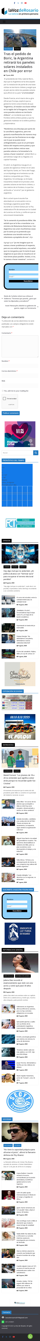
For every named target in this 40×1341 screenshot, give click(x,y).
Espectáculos (8, 976)
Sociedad (17, 1145)
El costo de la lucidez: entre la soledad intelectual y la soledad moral (27, 599)
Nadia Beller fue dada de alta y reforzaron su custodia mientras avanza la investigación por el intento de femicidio (26, 1238)
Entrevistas (8, 771)
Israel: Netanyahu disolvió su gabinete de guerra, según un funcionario (20, 307)
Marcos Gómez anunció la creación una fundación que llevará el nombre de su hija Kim (26, 1254)
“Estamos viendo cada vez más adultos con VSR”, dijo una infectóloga (26, 1052)
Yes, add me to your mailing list (16, 391)
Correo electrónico (10, 371)
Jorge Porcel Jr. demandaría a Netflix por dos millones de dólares (26, 1065)
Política (17, 49)
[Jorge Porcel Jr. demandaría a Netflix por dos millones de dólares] (8, 1066)
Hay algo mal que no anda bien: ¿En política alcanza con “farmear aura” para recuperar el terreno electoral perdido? (18, 575)
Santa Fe (23, 567)
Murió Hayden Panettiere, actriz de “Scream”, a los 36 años (26, 1078)
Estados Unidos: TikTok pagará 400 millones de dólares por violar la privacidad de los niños (24, 1284)
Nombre (6, 361)
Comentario (7, 333)
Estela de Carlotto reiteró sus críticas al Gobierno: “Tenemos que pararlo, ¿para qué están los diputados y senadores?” (20, 298)
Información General (23, 976)
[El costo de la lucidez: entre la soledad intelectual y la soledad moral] (8, 601)
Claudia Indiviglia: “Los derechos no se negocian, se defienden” (26, 877)
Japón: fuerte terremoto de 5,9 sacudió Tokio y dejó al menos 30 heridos (26, 1210)
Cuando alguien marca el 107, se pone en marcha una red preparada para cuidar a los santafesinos (26, 1269)
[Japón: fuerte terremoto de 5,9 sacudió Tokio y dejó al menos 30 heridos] (8, 1211)
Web (3, 381)
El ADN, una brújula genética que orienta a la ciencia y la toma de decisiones (26, 1039)
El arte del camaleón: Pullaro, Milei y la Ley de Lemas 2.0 (26, 653)
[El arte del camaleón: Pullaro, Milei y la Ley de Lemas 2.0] (8, 654)
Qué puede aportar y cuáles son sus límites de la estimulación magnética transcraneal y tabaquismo (26, 1025)
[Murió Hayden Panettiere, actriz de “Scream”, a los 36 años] (8, 1079)
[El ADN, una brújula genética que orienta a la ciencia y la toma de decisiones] (8, 1040)
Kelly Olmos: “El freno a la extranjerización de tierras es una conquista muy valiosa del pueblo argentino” (27, 863)
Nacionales (8, 49)
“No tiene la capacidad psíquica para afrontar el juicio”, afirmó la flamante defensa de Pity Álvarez (19, 1152)
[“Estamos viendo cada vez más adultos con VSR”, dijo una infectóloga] (8, 1053)
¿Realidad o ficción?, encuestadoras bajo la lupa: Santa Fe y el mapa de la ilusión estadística (26, 613)
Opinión (7, 567)
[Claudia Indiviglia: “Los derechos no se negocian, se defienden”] (8, 879)
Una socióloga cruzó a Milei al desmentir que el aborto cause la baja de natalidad (27, 1223)
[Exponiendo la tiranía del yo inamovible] (8, 628)
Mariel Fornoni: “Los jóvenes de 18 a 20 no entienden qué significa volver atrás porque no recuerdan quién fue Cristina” (19, 779)
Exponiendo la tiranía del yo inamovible (26, 627)
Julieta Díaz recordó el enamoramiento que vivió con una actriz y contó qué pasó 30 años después (18, 984)
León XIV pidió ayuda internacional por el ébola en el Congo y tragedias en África (26, 1196)
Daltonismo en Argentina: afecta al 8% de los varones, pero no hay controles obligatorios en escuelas (26, 1010)
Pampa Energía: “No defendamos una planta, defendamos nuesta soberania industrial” (25, 639)
